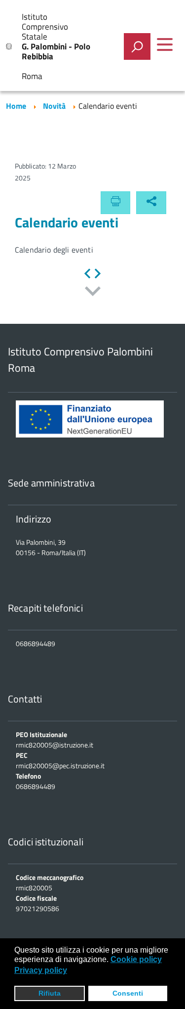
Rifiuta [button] (49, 993)
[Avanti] (98, 274)
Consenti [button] (127, 993)
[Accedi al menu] (165, 44)
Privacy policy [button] (40, 970)
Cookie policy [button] (136, 959)
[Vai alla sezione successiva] (92, 292)
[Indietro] (87, 274)
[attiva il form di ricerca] (137, 46)
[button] (151, 202)
